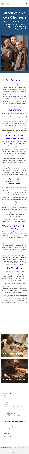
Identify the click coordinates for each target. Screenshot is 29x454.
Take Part (5, 404)
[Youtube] (15, 452)
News (4, 397)
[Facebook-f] (13, 452)
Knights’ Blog (7, 393)
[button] (26, 3)
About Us (5, 403)
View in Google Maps (8, 428)
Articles (5, 395)
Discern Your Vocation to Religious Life (14, 406)
